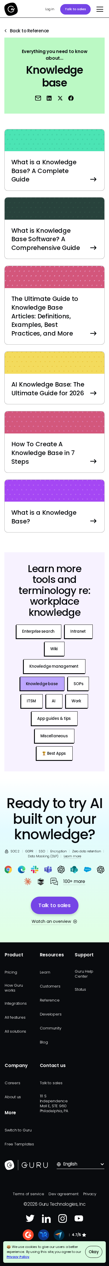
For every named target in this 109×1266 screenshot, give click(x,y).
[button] (98, 9)
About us (13, 1097)
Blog (44, 1042)
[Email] (38, 98)
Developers (51, 1014)
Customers (50, 986)
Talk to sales (75, 9)
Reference (50, 1000)
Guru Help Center (84, 974)
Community (50, 1028)
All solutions (15, 1031)
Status (80, 989)
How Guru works (14, 988)
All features (15, 1017)
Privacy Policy (18, 1256)
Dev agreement (63, 1194)
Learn (45, 972)
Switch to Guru (18, 1130)
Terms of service (28, 1194)
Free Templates (19, 1144)
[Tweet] (60, 98)
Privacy (89, 1194)
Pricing (11, 972)
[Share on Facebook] (71, 98)
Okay (94, 1252)
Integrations (15, 1003)
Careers (12, 1083)
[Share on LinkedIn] (48, 98)
